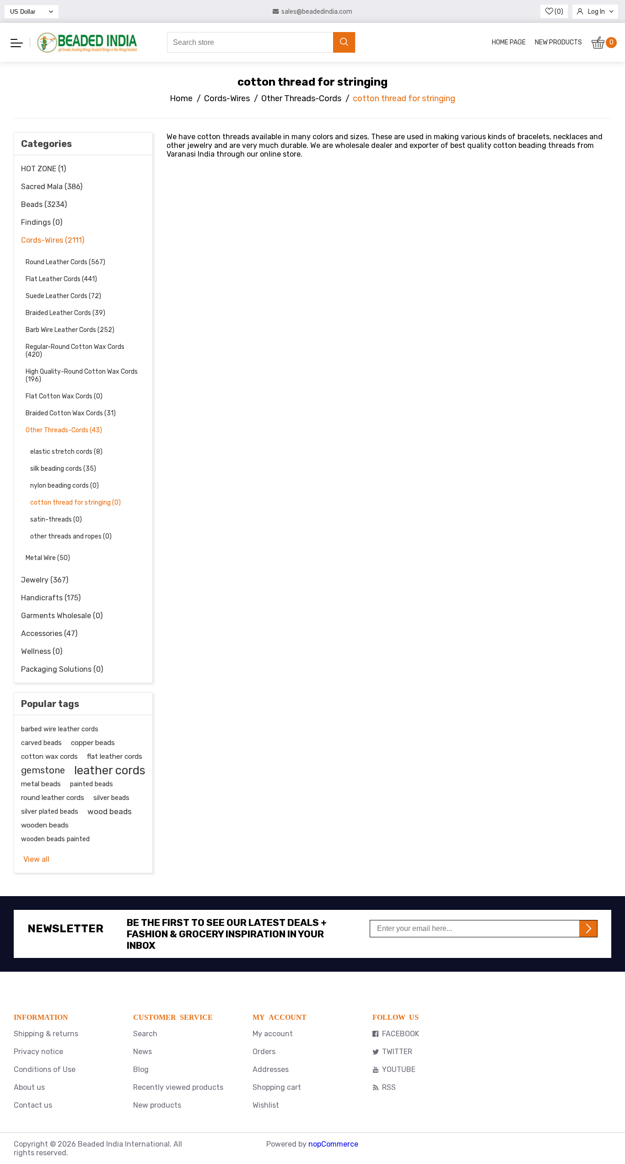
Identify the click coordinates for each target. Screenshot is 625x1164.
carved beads (41, 743)
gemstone (43, 770)
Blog (141, 1069)
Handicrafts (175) (51, 597)
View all (36, 859)
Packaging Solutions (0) (62, 669)
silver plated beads (49, 811)
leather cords (109, 770)
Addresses (271, 1069)
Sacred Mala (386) (51, 186)
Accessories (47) (49, 633)
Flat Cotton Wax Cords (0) (64, 396)
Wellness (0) (41, 651)
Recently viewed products (178, 1087)
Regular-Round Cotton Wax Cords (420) (75, 351)
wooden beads (45, 825)
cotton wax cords (49, 756)
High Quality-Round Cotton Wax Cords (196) (82, 375)
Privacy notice (38, 1051)
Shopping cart (277, 1087)
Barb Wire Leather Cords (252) (70, 330)
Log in (596, 12)
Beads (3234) (44, 204)
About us (29, 1087)
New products (558, 42)
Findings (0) (41, 222)
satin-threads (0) (56, 519)
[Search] (344, 42)
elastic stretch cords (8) (66, 452)
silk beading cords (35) (63, 469)
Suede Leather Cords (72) (63, 296)
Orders (264, 1051)
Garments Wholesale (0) (61, 615)
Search (145, 1033)
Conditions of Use (44, 1069)
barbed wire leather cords (59, 729)
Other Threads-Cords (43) (64, 430)
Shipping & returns (46, 1033)
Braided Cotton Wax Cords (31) (71, 413)
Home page (509, 42)
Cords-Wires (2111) (52, 240)
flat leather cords (114, 756)
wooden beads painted (55, 839)
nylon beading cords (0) (64, 486)
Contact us (33, 1105)
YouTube (398, 1069)
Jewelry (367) (44, 580)
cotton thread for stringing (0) (75, 502)
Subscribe (588, 928)
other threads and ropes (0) (71, 536)
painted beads (91, 784)
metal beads (41, 784)
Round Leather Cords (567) (65, 262)
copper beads (93, 743)
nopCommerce (333, 1144)
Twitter (397, 1051)
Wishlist (266, 1105)
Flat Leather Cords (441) (61, 279)
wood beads (109, 811)
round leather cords (52, 798)
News (142, 1051)
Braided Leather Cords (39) (65, 313)
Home (181, 98)
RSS (389, 1087)
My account (273, 1033)
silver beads (111, 798)
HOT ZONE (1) (43, 168)
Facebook (400, 1033)
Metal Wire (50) (48, 558)
